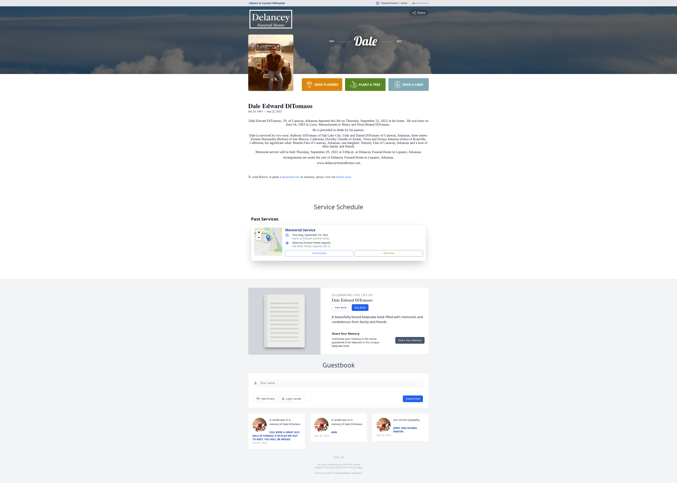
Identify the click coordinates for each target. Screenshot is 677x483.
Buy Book (360, 307)
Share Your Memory (410, 340)
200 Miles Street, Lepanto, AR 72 (311, 246)
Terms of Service (348, 467)
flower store (343, 177)
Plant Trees (388, 253)
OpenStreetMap (342, 473)
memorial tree (291, 177)
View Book (341, 307)
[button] (268, 238)
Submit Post (413, 398)
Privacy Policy (328, 467)
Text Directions (319, 253)
